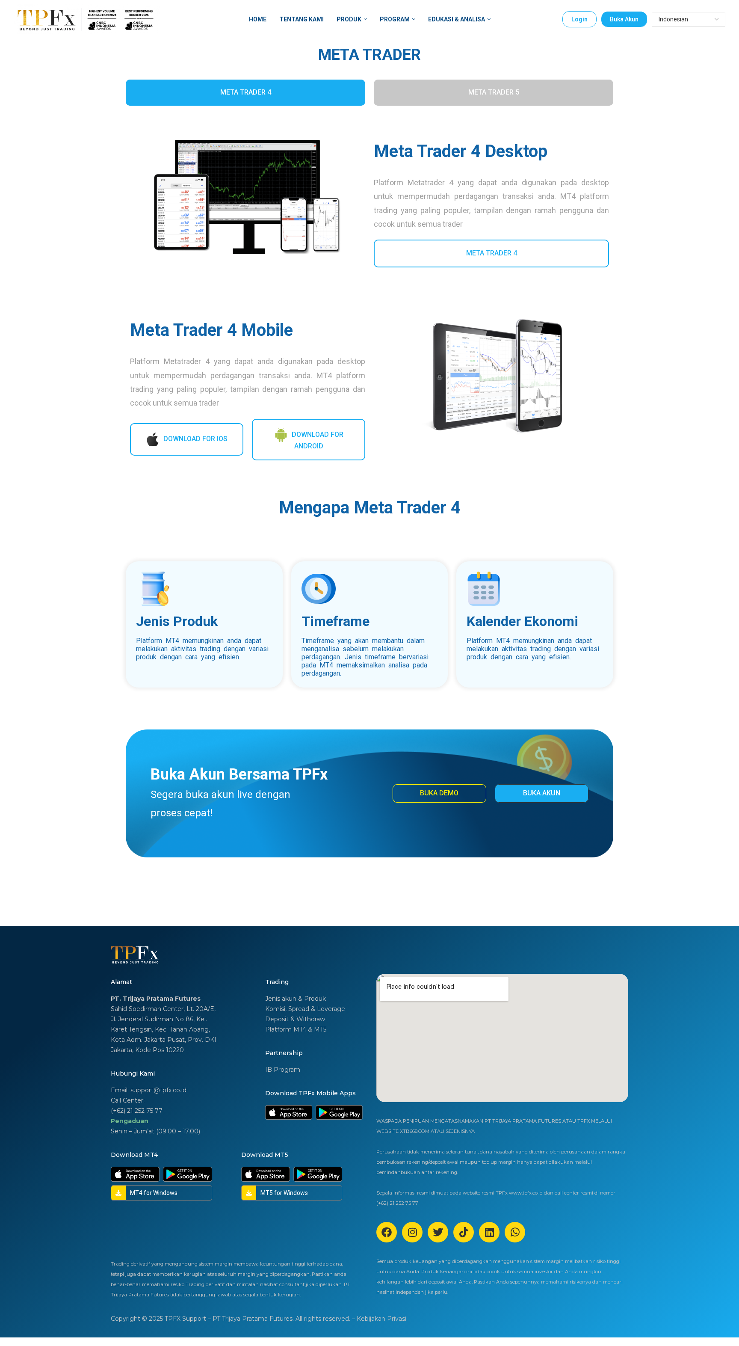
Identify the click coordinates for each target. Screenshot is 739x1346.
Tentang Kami (301, 19)
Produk (349, 19)
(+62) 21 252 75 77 (137, 1111)
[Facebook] (386, 1232)
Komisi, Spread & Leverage (305, 1009)
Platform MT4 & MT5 (295, 1029)
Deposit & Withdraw (295, 1019)
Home (257, 19)
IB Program (282, 1069)
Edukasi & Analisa (456, 19)
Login (579, 19)
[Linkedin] (489, 1232)
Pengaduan (129, 1121)
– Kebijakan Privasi (379, 1318)
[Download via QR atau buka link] (288, 1112)
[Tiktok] (463, 1232)
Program (395, 19)
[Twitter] (438, 1232)
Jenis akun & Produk (295, 998)
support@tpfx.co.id (158, 1090)
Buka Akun (624, 19)
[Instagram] (412, 1232)
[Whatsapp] (515, 1232)
